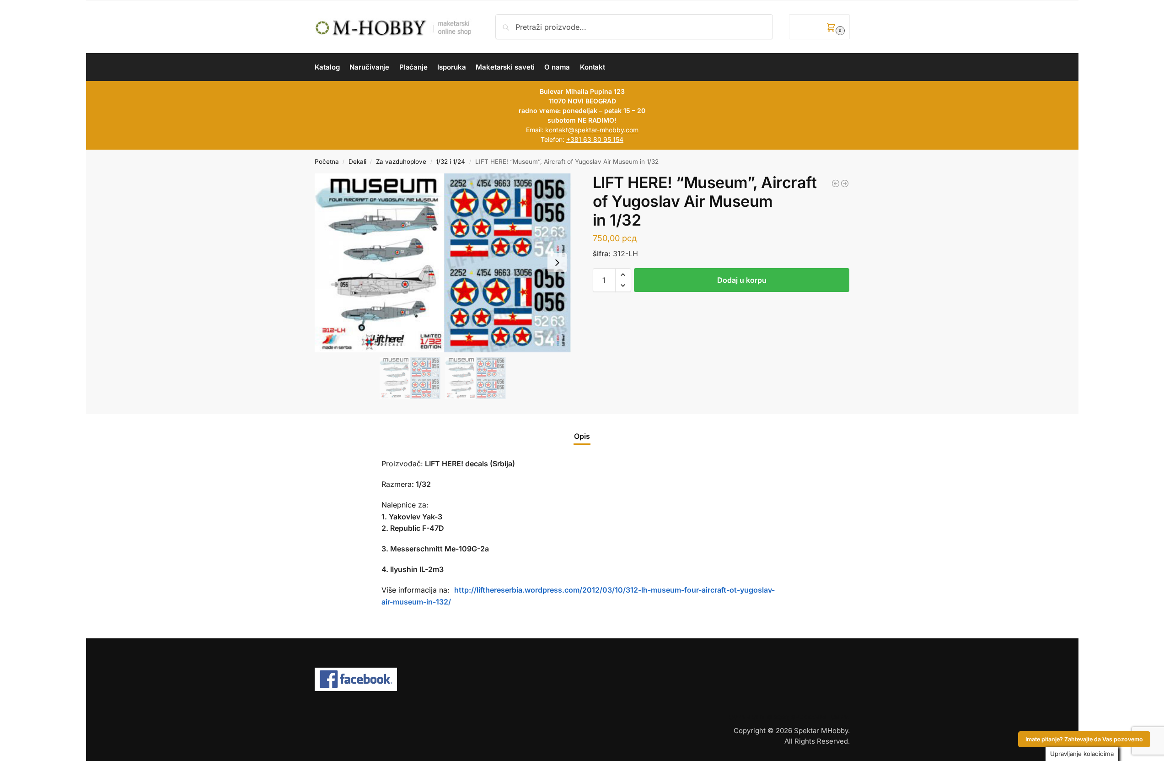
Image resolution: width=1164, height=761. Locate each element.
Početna (327, 161)
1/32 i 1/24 (450, 161)
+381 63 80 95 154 (594, 139)
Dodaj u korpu (742, 280)
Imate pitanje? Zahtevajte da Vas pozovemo (1084, 739)
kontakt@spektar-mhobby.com (591, 130)
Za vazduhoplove (401, 161)
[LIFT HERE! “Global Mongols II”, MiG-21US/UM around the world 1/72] (835, 183)
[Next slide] (557, 262)
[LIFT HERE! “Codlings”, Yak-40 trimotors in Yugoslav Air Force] (844, 183)
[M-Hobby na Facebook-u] (582, 679)
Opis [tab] (582, 436)
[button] (819, 26)
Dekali (357, 161)
